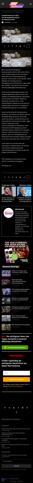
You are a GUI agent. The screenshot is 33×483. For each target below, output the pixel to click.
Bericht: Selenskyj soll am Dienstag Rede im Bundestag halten (8, 199)
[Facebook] (4, 46)
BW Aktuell (8, 22)
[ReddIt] (24, 46)
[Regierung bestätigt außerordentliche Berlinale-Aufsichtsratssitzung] (6, 282)
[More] (28, 46)
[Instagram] (9, 408)
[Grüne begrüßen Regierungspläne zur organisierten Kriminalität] (6, 292)
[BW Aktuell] (3, 22)
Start (3, 10)
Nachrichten (8, 10)
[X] (8, 46)
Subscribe (16, 466)
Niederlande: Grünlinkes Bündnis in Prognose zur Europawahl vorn (24, 199)
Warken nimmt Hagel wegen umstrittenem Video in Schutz (16, 429)
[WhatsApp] (16, 46)
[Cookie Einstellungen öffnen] (3, 481)
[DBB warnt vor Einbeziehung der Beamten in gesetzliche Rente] (6, 300)
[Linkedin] (20, 46)
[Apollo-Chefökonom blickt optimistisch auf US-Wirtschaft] (6, 318)
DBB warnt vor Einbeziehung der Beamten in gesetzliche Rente (15, 445)
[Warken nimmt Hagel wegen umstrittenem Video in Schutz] (6, 273)
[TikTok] (18, 408)
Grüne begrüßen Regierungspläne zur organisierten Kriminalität (14, 439)
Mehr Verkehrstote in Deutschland (21, 324)
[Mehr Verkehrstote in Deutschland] (6, 327)
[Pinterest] (12, 46)
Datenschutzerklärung (15, 386)
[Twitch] (23, 408)
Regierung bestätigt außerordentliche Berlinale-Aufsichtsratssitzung (19, 281)
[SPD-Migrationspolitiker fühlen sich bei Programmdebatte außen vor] (6, 309)
